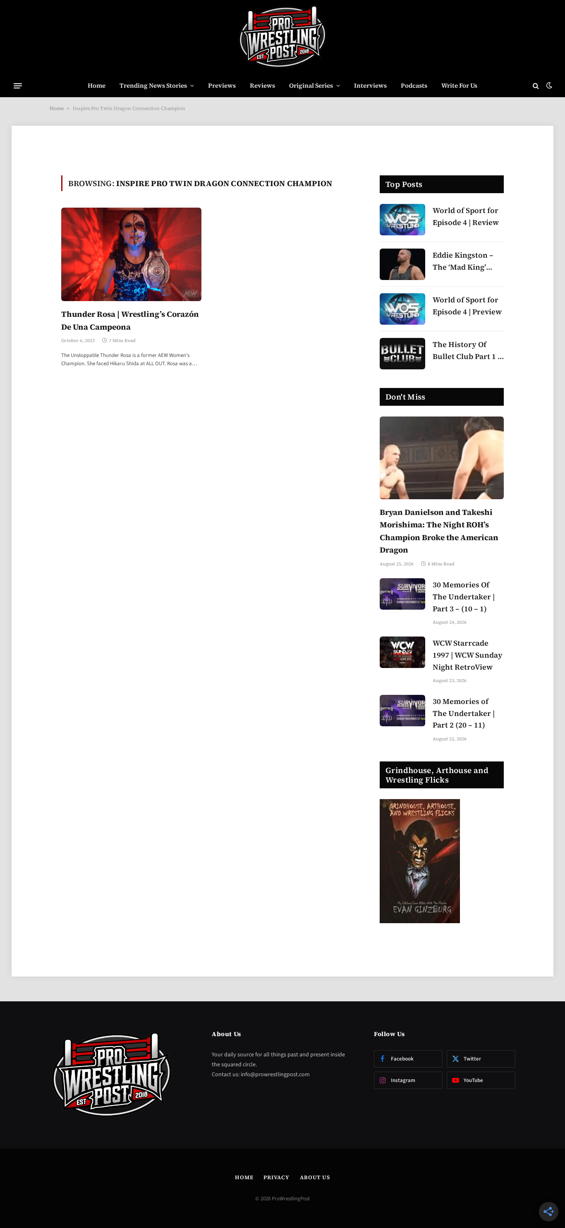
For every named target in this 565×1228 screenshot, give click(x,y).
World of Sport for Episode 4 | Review (466, 216)
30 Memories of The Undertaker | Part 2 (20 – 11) (464, 713)
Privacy (276, 1177)
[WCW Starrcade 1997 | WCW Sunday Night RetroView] (402, 652)
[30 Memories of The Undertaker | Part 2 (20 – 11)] (402, 710)
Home (96, 85)
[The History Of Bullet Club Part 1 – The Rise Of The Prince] (402, 353)
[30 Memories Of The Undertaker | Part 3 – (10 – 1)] (402, 594)
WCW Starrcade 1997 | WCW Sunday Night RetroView (468, 655)
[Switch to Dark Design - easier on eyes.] (548, 85)
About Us (315, 1177)
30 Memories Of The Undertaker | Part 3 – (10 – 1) (464, 596)
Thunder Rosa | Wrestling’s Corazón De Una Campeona (130, 320)
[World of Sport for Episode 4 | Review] (402, 219)
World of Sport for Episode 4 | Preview (467, 305)
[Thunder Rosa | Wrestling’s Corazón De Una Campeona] (131, 254)
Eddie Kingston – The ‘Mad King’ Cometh (463, 261)
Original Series (311, 85)
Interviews (370, 85)
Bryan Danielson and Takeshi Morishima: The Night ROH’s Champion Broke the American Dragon (439, 531)
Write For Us (459, 85)
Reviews (262, 85)
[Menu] (18, 86)
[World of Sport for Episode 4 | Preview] (402, 309)
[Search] (536, 86)
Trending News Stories (153, 85)
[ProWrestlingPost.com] (282, 37)
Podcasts (414, 85)
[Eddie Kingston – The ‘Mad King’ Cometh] (402, 264)
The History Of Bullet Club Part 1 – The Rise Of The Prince (467, 351)
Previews (222, 85)
